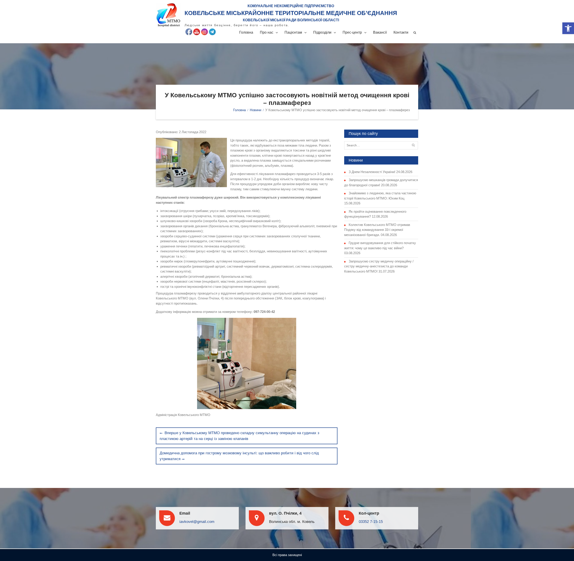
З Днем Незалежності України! (372, 172)
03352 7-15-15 (371, 522)
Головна (246, 32)
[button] (568, 28)
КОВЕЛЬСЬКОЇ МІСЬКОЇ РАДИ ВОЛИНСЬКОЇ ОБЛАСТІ (291, 20)
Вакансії (380, 32)
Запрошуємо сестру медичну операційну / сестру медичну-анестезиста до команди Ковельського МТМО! (378, 266)
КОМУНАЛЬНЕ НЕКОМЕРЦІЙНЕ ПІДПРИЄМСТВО (291, 6)
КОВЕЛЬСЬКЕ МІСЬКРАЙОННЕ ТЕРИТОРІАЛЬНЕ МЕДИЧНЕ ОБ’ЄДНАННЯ (291, 13)
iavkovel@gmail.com (196, 522)
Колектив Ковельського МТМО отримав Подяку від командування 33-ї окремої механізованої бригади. (377, 230)
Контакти (401, 32)
